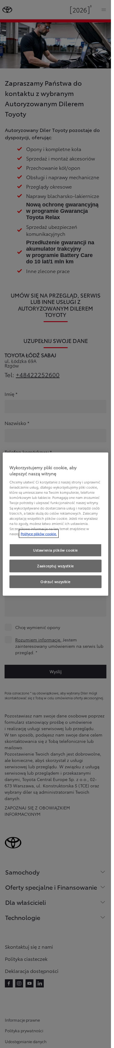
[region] (55, 524)
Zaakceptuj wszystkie (55, 565)
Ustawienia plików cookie (55, 550)
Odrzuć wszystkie (55, 581)
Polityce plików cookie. (39, 533)
